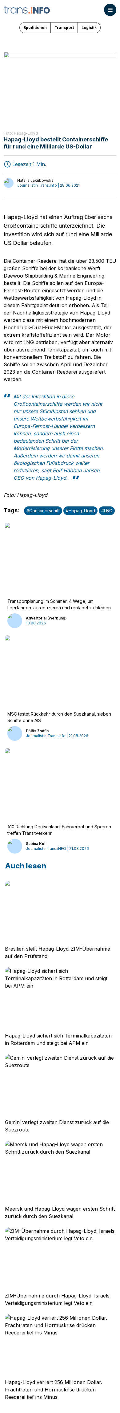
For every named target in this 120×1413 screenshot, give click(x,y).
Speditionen (35, 27)
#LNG (106, 510)
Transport (64, 27)
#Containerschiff (43, 510)
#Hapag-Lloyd (80, 510)
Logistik (89, 27)
